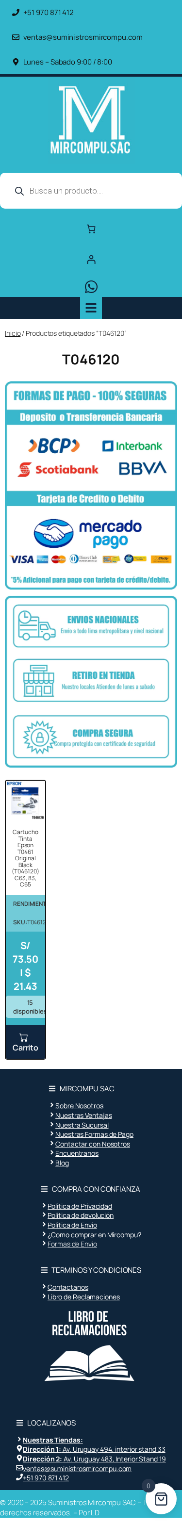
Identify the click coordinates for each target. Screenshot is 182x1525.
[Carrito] (91, 228)
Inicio (12, 333)
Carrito (25, 1047)
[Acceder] (91, 259)
